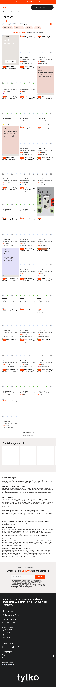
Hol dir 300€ (40, 576)
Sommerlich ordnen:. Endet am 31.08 (28, 1)
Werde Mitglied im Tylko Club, (18, 32)
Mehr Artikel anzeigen (28, 432)
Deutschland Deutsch (11, 656)
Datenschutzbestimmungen (15, 587)
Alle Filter (48, 24)
